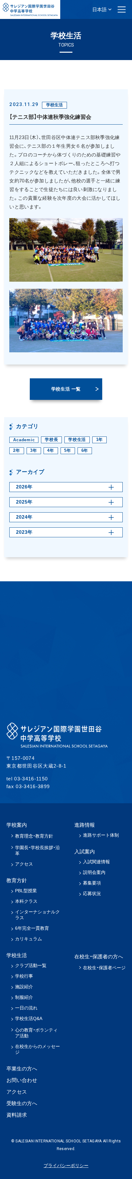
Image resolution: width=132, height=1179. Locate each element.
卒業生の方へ (21, 1068)
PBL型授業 (26, 890)
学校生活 (77, 439)
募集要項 (92, 882)
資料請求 (16, 1115)
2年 (16, 450)
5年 (67, 450)
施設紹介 (24, 986)
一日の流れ (26, 1007)
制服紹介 (24, 997)
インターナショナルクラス (37, 914)
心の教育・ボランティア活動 (36, 1032)
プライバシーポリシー (66, 1165)
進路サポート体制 (101, 835)
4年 (50, 450)
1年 (99, 439)
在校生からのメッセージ (37, 1049)
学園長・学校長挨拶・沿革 (37, 850)
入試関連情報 (96, 861)
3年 (33, 450)
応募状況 (92, 893)
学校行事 (24, 976)
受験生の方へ (21, 1103)
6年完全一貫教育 (32, 928)
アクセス (24, 864)
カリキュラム (28, 938)
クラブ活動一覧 (30, 965)
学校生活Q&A (28, 1018)
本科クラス (26, 901)
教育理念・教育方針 (34, 836)
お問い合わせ (21, 1080)
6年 (84, 450)
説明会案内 (94, 872)
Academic (24, 439)
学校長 (51, 439)
